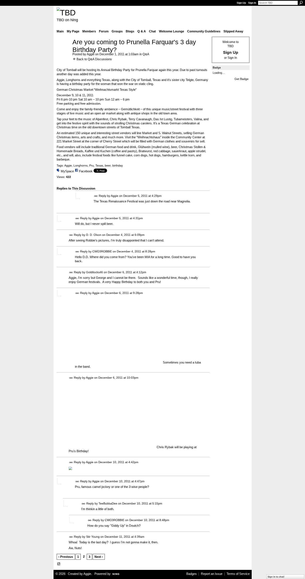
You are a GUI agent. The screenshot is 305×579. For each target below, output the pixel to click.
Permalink (96, 196)
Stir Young (93, 537)
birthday (117, 165)
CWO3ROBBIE (102, 251)
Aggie (90, 54)
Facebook (86, 171)
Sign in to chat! (276, 576)
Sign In (252, 2)
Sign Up (241, 2)
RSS (59, 564)
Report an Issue (211, 573)
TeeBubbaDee (108, 503)
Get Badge (241, 79)
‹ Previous (65, 556)
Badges (191, 573)
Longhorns (80, 165)
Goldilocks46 (94, 272)
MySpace (67, 171)
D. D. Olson (93, 234)
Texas (99, 165)
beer (108, 165)
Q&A (146, 54)
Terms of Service (238, 573)
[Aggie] (63, 49)
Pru (91, 165)
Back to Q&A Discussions (94, 59)
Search (301, 3)
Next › (98, 556)
